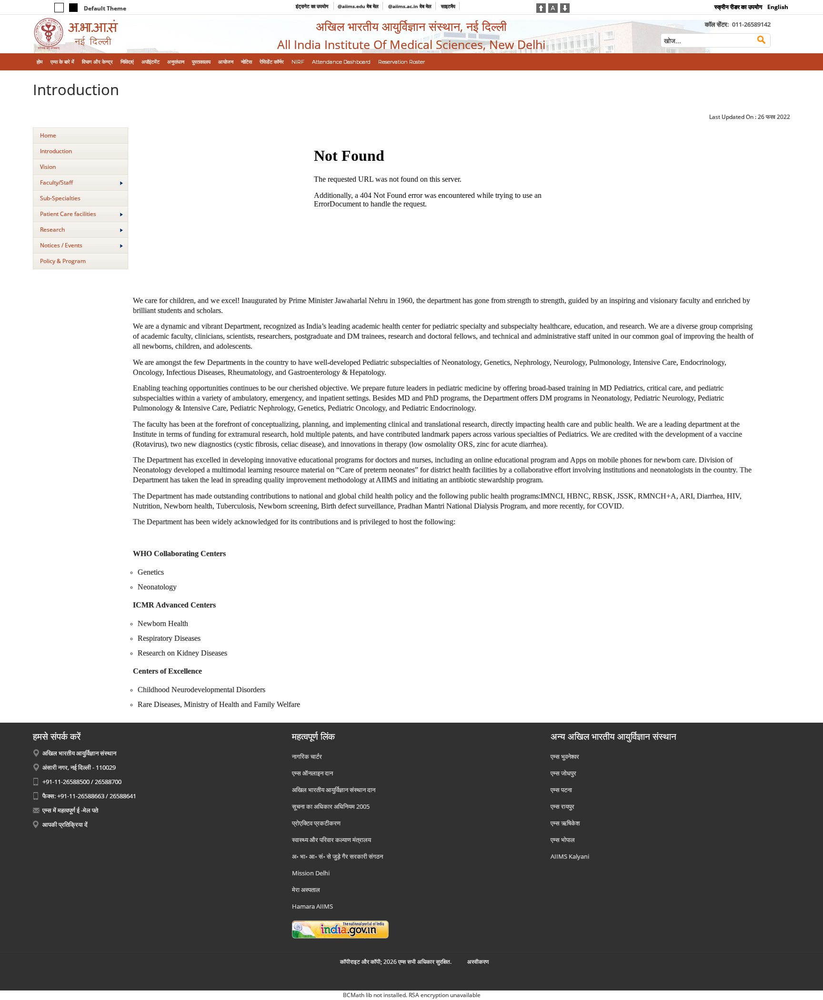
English (777, 7)
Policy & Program (63, 261)
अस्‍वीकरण (478, 962)
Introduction (56, 151)
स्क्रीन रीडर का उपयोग (738, 7)
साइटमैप (448, 6)
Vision (48, 167)
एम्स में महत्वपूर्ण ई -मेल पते (70, 810)
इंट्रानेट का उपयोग (313, 6)
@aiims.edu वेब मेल (358, 6)
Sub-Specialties (60, 198)
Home (48, 135)
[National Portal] (340, 928)
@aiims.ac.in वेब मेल (410, 6)
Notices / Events (61, 245)
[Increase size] (541, 7)
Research (52, 229)
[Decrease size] (565, 7)
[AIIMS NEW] (120, 34)
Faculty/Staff (56, 182)
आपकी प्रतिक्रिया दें (65, 824)
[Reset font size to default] (553, 7)
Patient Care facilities (68, 214)
